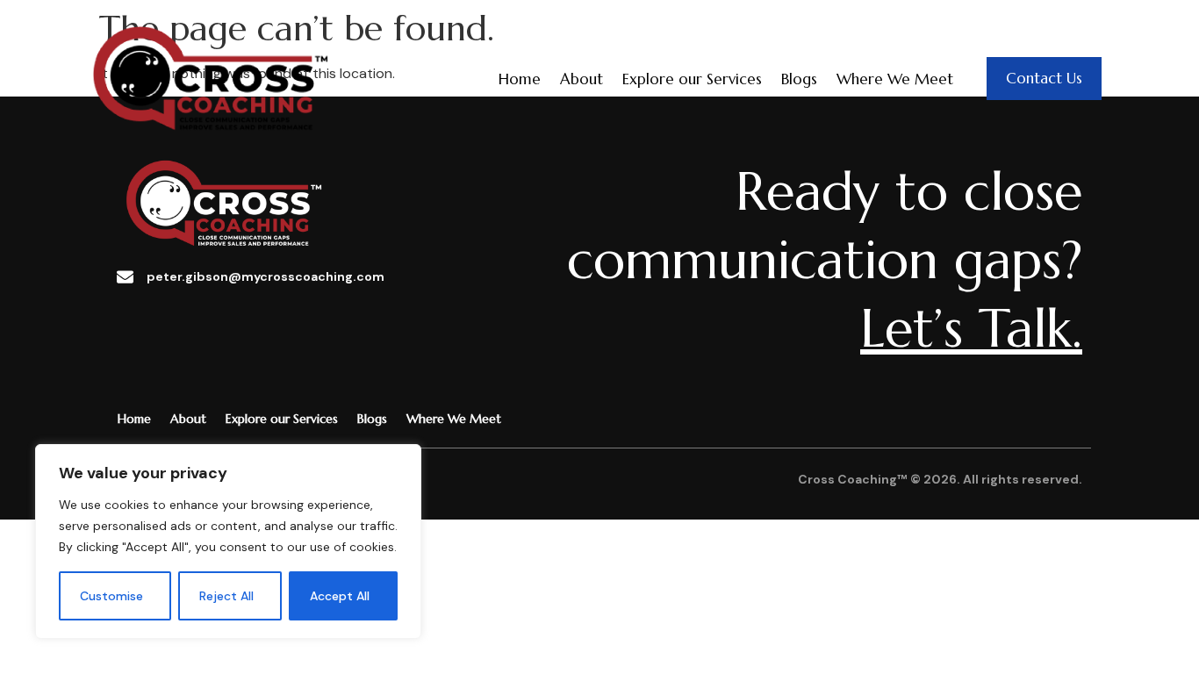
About (581, 79)
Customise (111, 596)
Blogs (799, 79)
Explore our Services (692, 79)
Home (520, 79)
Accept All (340, 596)
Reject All (226, 596)
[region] (228, 541)
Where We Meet (894, 79)
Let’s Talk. (971, 329)
